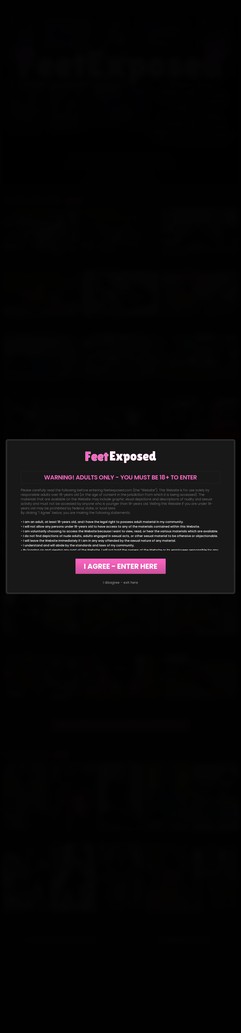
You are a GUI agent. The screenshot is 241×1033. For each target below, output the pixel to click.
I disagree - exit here (120, 582)
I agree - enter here (120, 566)
